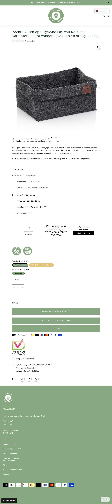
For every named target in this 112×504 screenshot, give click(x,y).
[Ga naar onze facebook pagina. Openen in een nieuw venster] (5, 422)
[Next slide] (98, 89)
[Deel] (22, 379)
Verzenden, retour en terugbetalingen (11, 459)
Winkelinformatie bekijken (27, 371)
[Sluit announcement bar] (108, 2)
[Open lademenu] (3, 15)
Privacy (5, 465)
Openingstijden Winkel (12, 449)
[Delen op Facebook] (29, 379)
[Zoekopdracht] (103, 15)
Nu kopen (56, 328)
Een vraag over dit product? (23, 358)
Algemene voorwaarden (12, 469)
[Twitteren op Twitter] (36, 379)
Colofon (6, 474)
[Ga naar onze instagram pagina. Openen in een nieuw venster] (11, 422)
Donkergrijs (18, 273)
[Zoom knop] (98, 47)
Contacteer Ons (9, 444)
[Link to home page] (8, 398)
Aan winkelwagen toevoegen (56, 311)
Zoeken (5, 439)
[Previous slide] (13, 89)
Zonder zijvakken (20, 265)
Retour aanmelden (10, 453)
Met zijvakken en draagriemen (41, 265)
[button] (51, 137)
